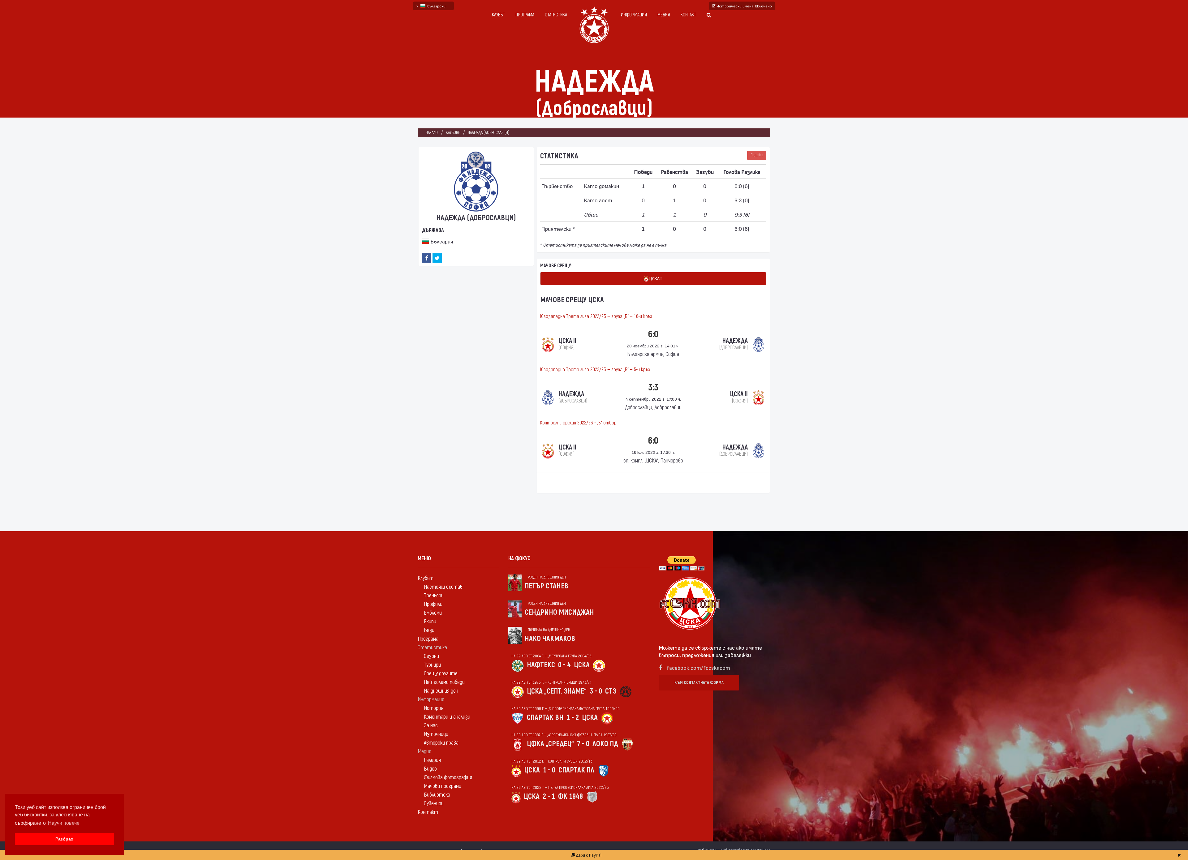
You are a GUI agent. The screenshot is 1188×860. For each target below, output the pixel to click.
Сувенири (434, 803)
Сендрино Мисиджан (559, 612)
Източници (436, 734)
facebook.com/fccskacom (698, 667)
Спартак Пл (576, 770)
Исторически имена (744, 6)
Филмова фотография (448, 777)
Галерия (432, 760)
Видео (430, 768)
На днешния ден (441, 690)
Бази (429, 630)
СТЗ (610, 691)
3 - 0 (596, 691)
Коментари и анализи (447, 716)
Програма (524, 15)
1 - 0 (549, 770)
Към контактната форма (699, 682)
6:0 (653, 334)
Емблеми (433, 613)
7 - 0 (583, 743)
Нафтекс (541, 664)
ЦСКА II (655, 278)
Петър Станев (546, 586)
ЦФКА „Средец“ (550, 743)
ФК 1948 (570, 796)
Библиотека (437, 794)
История (433, 708)
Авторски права (441, 742)
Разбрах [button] (64, 838)
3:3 (653, 387)
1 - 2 (572, 717)
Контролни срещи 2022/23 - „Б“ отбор (578, 423)
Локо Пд (605, 743)
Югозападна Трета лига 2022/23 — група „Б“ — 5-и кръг (595, 370)
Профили (433, 604)
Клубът (498, 15)
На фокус (519, 558)
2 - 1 (549, 796)
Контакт (688, 15)
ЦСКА (582, 664)
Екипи (430, 621)
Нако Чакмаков (550, 638)
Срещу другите (441, 673)
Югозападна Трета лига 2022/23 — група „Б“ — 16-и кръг (596, 316)
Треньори (434, 595)
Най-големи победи (444, 682)
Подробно (757, 155)
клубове (453, 132)
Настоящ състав (443, 587)
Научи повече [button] (64, 823)
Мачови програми (442, 786)
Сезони (431, 656)
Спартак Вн (545, 717)
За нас (431, 725)
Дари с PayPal (588, 855)
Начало (432, 132)
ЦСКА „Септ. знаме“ (557, 691)
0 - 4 (564, 664)
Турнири (432, 665)
